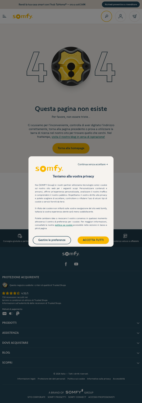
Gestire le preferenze (51, 240)
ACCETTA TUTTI (93, 240)
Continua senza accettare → (93, 164)
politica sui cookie (64, 225)
